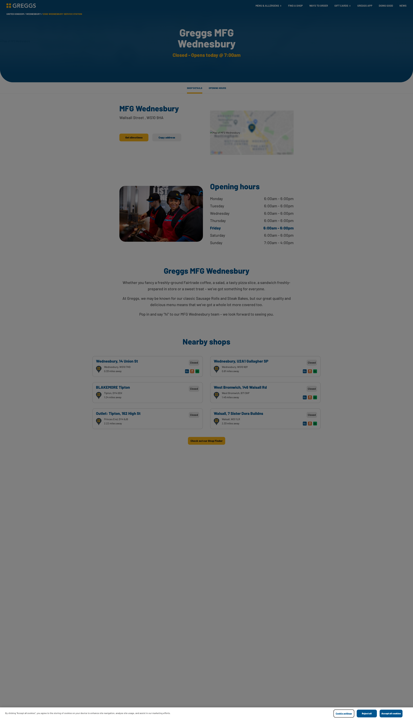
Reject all (367, 713)
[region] (206, 713)
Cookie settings (344, 713)
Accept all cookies (391, 713)
